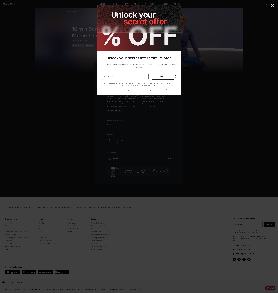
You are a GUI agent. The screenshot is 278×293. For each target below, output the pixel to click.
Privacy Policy (129, 85)
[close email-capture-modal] (272, 5)
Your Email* (108, 76)
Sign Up (163, 76)
